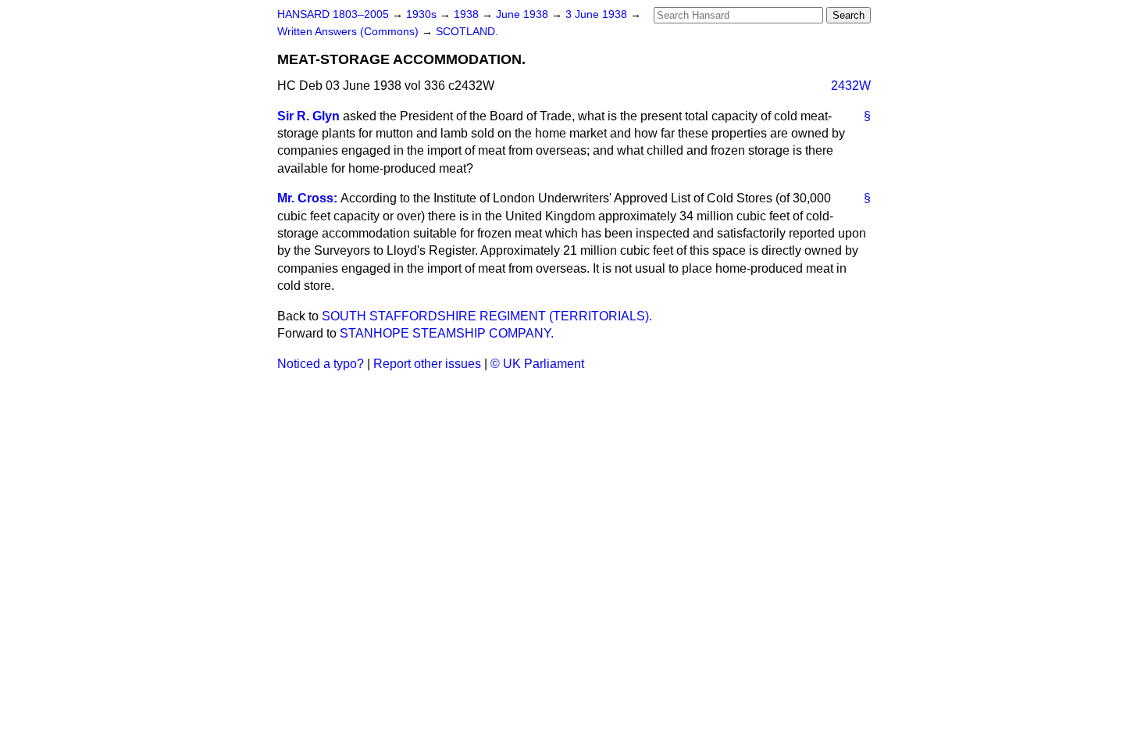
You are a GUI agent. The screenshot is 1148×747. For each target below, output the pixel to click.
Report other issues (427, 363)
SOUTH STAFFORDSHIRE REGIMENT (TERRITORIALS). (487, 316)
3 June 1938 (597, 14)
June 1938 (523, 14)
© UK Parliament (537, 363)
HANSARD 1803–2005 (333, 14)
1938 (468, 14)
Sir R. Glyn (308, 116)
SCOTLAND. (467, 32)
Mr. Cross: (307, 198)
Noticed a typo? (320, 363)
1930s (423, 14)
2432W (851, 85)
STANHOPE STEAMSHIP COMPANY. (447, 333)
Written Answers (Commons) (349, 32)
